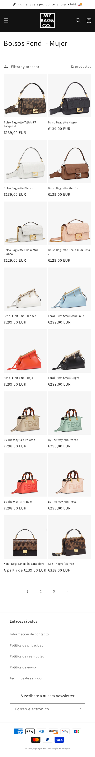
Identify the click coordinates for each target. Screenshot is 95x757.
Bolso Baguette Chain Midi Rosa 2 (69, 252)
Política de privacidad (27, 645)
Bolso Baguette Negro (62, 122)
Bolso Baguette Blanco (19, 188)
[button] (6, 20)
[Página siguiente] (67, 591)
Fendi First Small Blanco (20, 316)
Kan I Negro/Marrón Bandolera (24, 563)
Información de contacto (29, 634)
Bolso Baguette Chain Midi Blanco (21, 252)
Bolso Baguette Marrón (63, 188)
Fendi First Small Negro (63, 377)
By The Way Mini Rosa (62, 501)
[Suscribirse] (79, 709)
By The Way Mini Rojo (18, 501)
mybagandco (40, 748)
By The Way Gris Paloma (19, 440)
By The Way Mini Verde (63, 440)
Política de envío (23, 667)
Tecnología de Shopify (58, 748)
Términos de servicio (26, 678)
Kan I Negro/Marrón (61, 563)
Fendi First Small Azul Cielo (66, 316)
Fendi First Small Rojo (18, 377)
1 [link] (28, 591)
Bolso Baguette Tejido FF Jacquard (20, 124)
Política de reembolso (27, 656)
